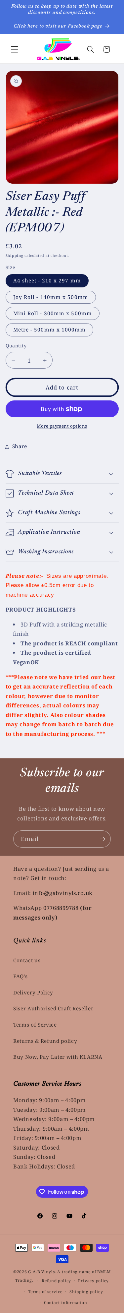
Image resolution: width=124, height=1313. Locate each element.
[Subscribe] (102, 839)
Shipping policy (86, 1291)
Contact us (27, 960)
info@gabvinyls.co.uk (63, 893)
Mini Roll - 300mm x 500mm (52, 313)
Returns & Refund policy (45, 1041)
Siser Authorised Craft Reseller (53, 1008)
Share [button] (19, 446)
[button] (14, 49)
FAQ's (20, 976)
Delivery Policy (33, 992)
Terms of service (45, 1291)
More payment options (62, 426)
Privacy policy (93, 1280)
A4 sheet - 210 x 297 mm (47, 280)
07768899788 (60, 908)
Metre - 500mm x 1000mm (49, 329)
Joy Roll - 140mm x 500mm (50, 297)
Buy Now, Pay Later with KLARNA (58, 1056)
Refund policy (56, 1280)
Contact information (65, 1302)
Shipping (14, 255)
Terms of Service (35, 1024)
